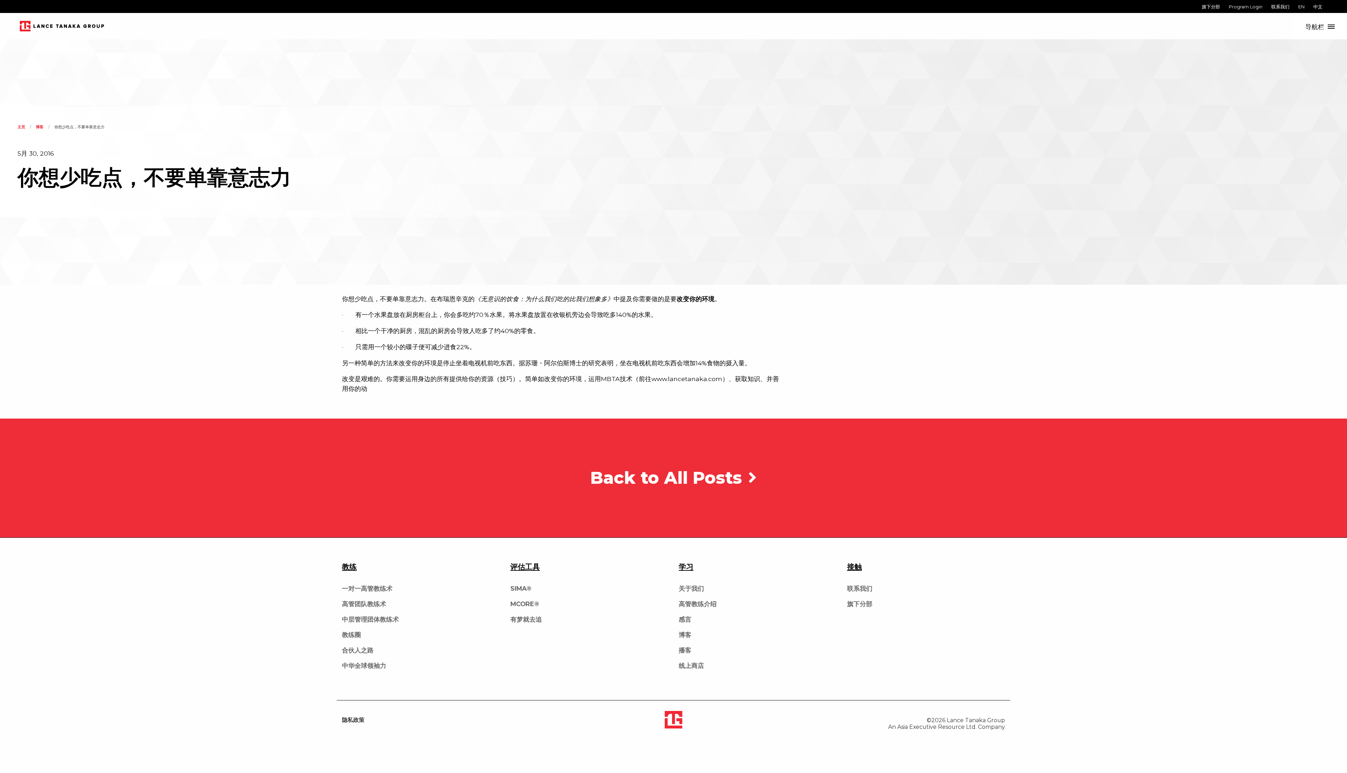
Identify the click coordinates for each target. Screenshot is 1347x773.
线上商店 (691, 665)
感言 (685, 619)
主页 (21, 126)
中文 (1317, 6)
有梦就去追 (526, 619)
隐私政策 (353, 720)
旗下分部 (1211, 6)
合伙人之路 (358, 650)
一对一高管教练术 (367, 588)
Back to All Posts (668, 478)
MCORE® (524, 604)
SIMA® (520, 588)
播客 (685, 650)
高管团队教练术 (364, 604)
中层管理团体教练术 (370, 619)
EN (1301, 6)
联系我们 (1280, 6)
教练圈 (351, 634)
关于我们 (691, 588)
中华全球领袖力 (364, 665)
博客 (39, 126)
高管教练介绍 (698, 604)
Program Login (1245, 6)
